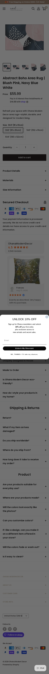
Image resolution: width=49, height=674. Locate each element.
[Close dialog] (47, 317)
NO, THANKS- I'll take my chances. (24, 354)
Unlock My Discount (24, 348)
